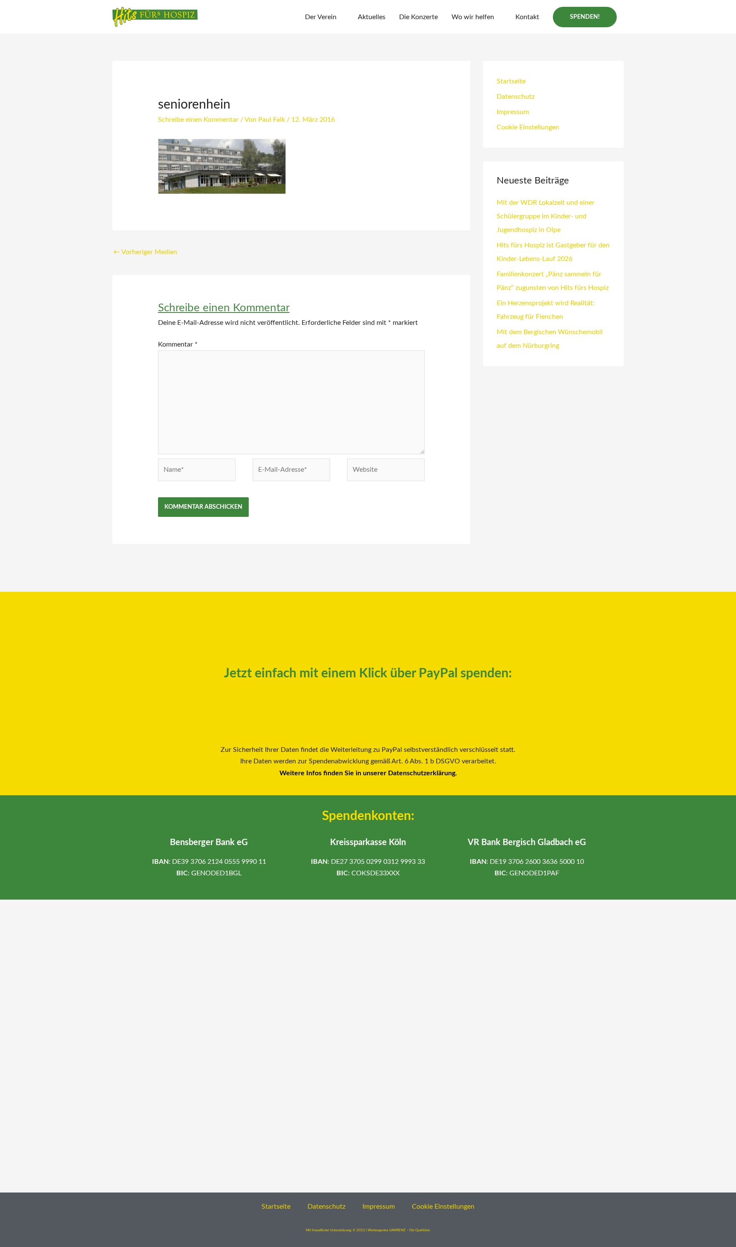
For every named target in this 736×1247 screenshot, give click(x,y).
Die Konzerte (418, 17)
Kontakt (527, 17)
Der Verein (320, 17)
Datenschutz (516, 96)
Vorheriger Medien (145, 252)
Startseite (511, 81)
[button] (585, 17)
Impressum (513, 112)
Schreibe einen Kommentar (198, 119)
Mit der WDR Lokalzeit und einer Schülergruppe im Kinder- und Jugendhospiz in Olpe (546, 216)
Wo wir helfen (472, 17)
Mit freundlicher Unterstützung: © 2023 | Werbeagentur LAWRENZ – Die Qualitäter (368, 1230)
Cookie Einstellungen (528, 127)
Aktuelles (371, 17)
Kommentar (178, 344)
